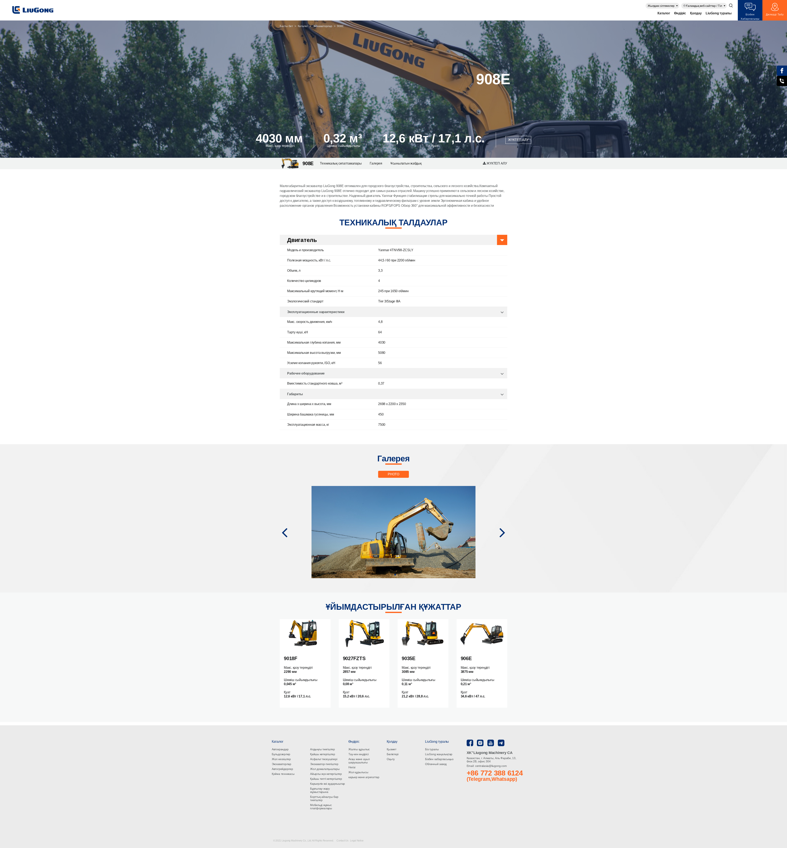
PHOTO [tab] (393, 474)
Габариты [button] (295, 394)
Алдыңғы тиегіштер (322, 749)
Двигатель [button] (302, 240)
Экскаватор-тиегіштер (324, 764)
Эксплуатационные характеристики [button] (316, 312)
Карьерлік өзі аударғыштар (327, 783)
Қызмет (391, 749)
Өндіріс (680, 13)
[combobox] (662, 6)
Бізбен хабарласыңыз (439, 759)
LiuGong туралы (719, 13)
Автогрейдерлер (282, 769)
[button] (284, 532)
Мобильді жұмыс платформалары (321, 806)
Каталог (663, 13)
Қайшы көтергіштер (322, 754)
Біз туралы (432, 749)
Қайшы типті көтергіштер (326, 778)
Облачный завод (436, 764)
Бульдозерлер (281, 754)
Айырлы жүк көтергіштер (326, 773)
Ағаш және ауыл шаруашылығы (359, 760)
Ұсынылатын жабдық (406, 163)
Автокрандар (280, 749)
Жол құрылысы (358, 772)
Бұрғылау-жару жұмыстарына (320, 790)
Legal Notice (357, 840)
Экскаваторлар (322, 26)
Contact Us (343, 840)
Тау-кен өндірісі (358, 754)
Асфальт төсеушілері (323, 759)
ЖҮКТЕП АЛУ (518, 140)
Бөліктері (392, 754)
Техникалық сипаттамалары (341, 163)
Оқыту (391, 759)
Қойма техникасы (283, 773)
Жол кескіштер (281, 759)
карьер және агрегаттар (363, 777)
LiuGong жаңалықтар (438, 754)
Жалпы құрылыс (359, 749)
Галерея (376, 163)
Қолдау (696, 13)
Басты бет (286, 26)
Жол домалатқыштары (325, 769)
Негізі (351, 767)
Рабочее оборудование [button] (306, 373)
